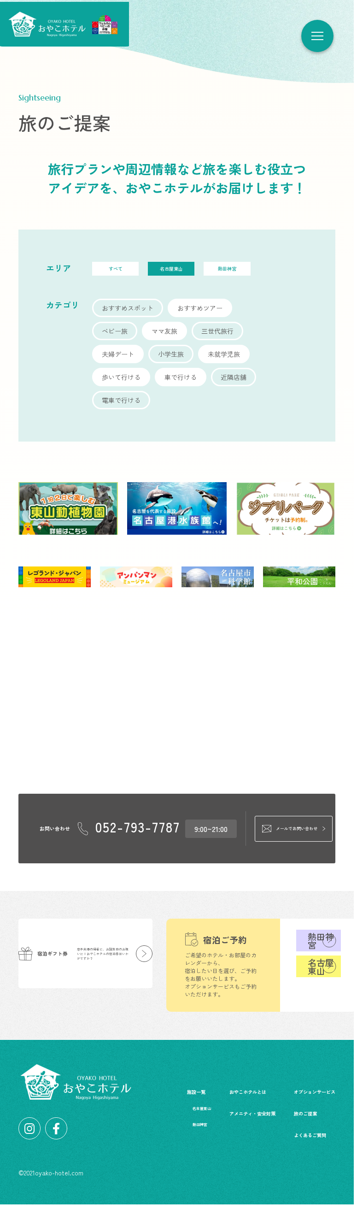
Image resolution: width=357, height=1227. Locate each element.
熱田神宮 (321, 940)
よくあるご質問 (310, 1135)
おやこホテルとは (247, 1091)
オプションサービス (314, 1091)
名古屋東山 (321, 966)
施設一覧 (196, 1091)
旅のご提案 (305, 1113)
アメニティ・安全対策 (252, 1113)
